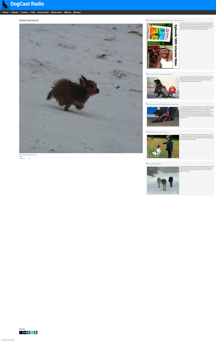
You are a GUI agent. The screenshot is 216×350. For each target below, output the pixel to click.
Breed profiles (44, 12)
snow (28, 158)
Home (6, 12)
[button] (21, 332)
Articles (25, 12)
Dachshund (22, 158)
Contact (78, 12)
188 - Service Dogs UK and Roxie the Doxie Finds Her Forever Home (163, 104)
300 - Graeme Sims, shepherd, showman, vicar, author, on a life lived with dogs (165, 20)
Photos (68, 12)
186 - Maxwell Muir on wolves (154, 164)
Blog (33, 12)
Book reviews (57, 12)
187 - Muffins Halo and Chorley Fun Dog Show (158, 132)
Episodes (15, 12)
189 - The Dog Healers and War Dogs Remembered (159, 74)
